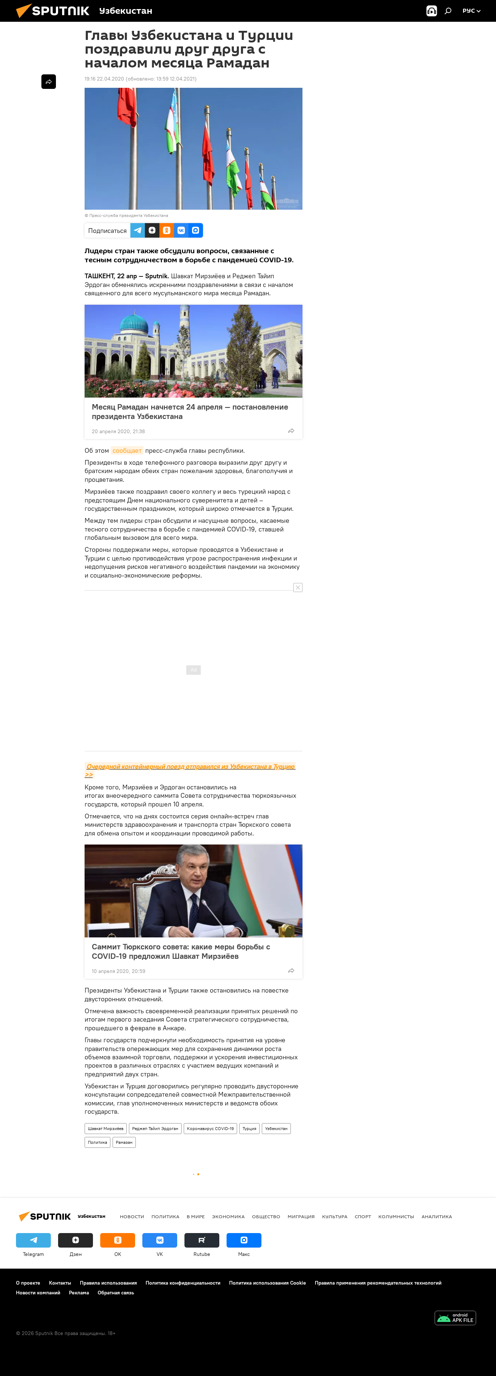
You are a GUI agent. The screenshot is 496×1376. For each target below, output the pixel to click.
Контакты (60, 1283)
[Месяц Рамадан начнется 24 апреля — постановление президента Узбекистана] (193, 351)
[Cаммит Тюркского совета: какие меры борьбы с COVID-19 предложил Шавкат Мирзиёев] (193, 891)
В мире (196, 1216)
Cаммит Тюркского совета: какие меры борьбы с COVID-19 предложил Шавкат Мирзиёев (181, 951)
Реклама (79, 1292)
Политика (97, 1142)
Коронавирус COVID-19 (210, 1128)
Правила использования (108, 1283)
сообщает (127, 450)
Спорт (363, 1216)
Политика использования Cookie (267, 1283)
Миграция (301, 1216)
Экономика (228, 1216)
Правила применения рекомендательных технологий (378, 1283)
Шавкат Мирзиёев (105, 1128)
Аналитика (437, 1216)
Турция (249, 1128)
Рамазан (124, 1142)
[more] (291, 430)
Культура (334, 1216)
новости (132, 1216)
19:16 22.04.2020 (104, 78)
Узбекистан (276, 1128)
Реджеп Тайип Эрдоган (155, 1128)
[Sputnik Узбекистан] (55, 20)
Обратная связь (116, 1292)
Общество (266, 1216)
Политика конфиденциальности (183, 1283)
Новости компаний (38, 1292)
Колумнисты (396, 1216)
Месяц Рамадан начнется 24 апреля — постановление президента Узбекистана (190, 411)
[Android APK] (455, 1319)
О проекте (28, 1283)
